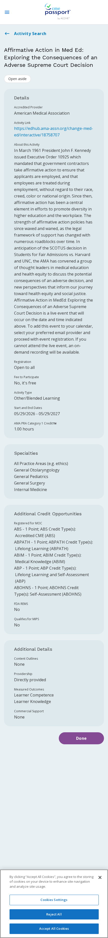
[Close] (99, 877)
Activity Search (30, 33)
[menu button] (7, 12)
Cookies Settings (53, 899)
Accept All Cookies (54, 928)
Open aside (17, 78)
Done (81, 738)
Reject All (54, 914)
